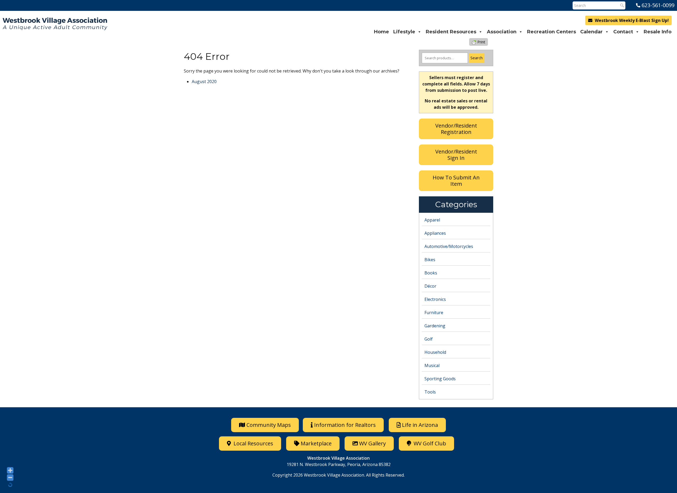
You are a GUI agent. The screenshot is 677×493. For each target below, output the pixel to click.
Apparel (432, 220)
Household (435, 352)
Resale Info (657, 32)
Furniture (433, 312)
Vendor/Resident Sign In (456, 154)
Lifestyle (404, 32)
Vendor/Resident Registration (456, 128)
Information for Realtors (345, 424)
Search (476, 57)
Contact (623, 32)
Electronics (435, 299)
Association (501, 32)
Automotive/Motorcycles (448, 246)
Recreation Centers (551, 32)
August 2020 (204, 81)
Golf (428, 339)
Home (381, 32)
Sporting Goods (440, 379)
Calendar (591, 32)
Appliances (435, 233)
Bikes (429, 260)
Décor (430, 286)
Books (430, 273)
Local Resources (252, 443)
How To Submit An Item (456, 180)
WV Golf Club (429, 443)
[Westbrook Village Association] (55, 23)
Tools (430, 392)
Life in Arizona (420, 424)
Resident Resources (451, 32)
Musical (432, 365)
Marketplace (315, 443)
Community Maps (268, 424)
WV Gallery (372, 443)
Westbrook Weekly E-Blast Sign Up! (631, 20)
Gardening (434, 326)
